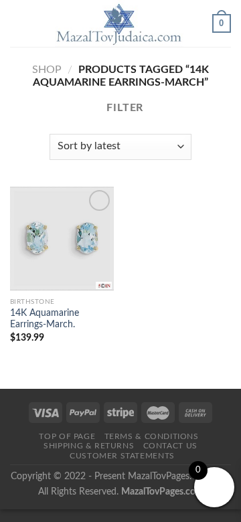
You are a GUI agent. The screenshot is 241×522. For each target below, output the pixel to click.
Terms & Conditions (151, 436)
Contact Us (170, 446)
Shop (47, 69)
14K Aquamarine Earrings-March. (44, 319)
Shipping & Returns (89, 446)
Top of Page (67, 436)
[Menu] (18, 23)
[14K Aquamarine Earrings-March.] (62, 238)
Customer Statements (122, 456)
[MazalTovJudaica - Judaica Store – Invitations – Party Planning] (119, 23)
